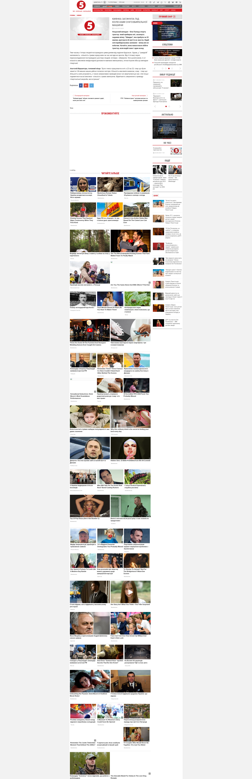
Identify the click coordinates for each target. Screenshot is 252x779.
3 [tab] (169, 68)
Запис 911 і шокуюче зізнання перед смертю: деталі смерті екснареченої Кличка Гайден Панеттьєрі (173, 219)
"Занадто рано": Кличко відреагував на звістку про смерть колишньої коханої (173, 272)
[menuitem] (97, 6)
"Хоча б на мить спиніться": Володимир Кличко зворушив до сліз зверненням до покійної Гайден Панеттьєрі (173, 205)
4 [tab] (172, 68)
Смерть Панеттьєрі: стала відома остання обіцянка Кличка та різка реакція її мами (173, 284)
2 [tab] (174, 40)
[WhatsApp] (161, 2)
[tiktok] (154, 2)
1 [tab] (160, 40)
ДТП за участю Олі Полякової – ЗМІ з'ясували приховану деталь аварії (172, 322)
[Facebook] (146, 2)
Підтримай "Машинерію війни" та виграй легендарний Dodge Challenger (160, 85)
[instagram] (150, 2)
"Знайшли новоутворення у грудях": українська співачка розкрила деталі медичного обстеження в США (172, 247)
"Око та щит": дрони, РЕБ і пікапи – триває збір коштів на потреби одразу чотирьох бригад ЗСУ (161, 99)
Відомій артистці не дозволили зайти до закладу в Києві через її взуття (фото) (173, 296)
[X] (165, 2)
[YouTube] (176, 2)
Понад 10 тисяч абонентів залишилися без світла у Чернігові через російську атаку (168, 64)
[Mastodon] (169, 2)
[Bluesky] (173, 2)
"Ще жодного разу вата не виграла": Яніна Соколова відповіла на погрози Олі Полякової (173, 261)
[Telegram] (158, 2)
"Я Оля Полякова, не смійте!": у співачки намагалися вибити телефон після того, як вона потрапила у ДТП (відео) (173, 233)
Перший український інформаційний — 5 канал (81, 6)
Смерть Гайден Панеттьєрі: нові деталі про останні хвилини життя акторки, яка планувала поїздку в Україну (173, 309)
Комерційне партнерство (157, 149)
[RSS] (180, 2)
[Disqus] (110, 144)
